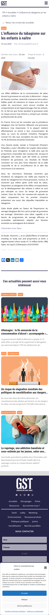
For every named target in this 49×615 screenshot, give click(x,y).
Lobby (22, 512)
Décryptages (26, 501)
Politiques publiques (9, 294)
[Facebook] (16, 495)
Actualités (12, 12)
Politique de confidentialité (35, 611)
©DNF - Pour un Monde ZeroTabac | (16, 250)
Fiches (37, 501)
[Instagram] (24, 495)
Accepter (24, 593)
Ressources (14, 505)
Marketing (33, 512)
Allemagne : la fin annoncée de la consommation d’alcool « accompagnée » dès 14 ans (23, 332)
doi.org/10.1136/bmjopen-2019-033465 (22, 245)
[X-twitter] (20, 495)
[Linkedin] (28, 495)
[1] (8, 148)
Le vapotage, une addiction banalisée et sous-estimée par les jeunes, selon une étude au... (22, 450)
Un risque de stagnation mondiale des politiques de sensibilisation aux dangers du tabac (23, 391)
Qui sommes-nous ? (31, 505)
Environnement (14, 517)
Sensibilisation (13, 353)
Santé (4, 28)
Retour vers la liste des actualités (18, 22)
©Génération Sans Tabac (11, 228)
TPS (3, 12)
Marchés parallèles (32, 526)
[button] (45, 568)
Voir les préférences (24, 606)
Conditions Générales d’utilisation (15, 611)
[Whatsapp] (32, 495)
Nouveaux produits (8, 412)
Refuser (24, 600)
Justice (35, 521)
